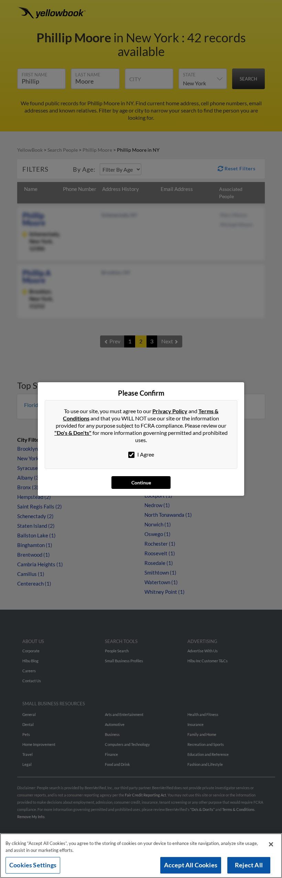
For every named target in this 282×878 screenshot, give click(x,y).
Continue (141, 482)
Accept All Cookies (190, 865)
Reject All (249, 865)
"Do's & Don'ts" (72, 432)
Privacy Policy (169, 411)
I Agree (145, 454)
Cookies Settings (32, 865)
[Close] (271, 844)
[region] (141, 855)
